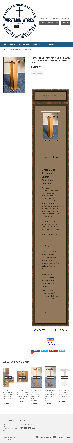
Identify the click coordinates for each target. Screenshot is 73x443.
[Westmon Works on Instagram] (33, 428)
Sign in (55, 18)
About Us (5, 426)
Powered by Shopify (8, 439)
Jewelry (12, 44)
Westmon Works (11, 437)
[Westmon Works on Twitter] (21, 428)
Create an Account (64, 18)
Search (5, 424)
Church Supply (23, 44)
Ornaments (36, 44)
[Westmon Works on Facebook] (25, 428)
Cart (67, 22)
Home (4, 44)
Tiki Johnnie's (49, 44)
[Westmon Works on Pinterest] (29, 428)
